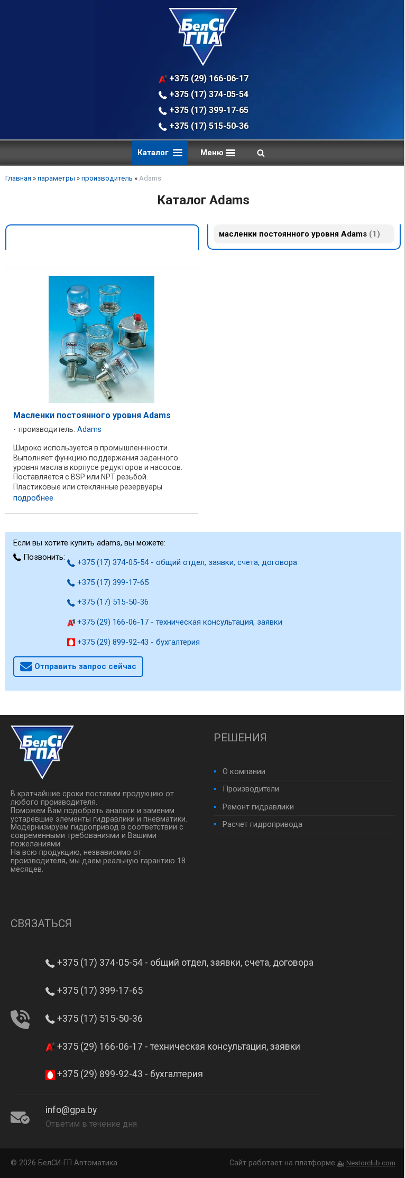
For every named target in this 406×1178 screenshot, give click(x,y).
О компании (244, 771)
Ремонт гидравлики (258, 807)
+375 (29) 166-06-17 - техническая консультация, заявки (209, 78)
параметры (56, 178)
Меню (213, 152)
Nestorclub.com (370, 1163)
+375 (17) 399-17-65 (207, 110)
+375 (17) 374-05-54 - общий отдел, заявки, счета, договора (209, 94)
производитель (107, 178)
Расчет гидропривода (262, 824)
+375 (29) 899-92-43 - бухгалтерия (137, 642)
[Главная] (203, 63)
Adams (89, 429)
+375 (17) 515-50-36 (207, 126)
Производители (251, 789)
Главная (18, 178)
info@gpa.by (71, 1110)
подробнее (33, 498)
